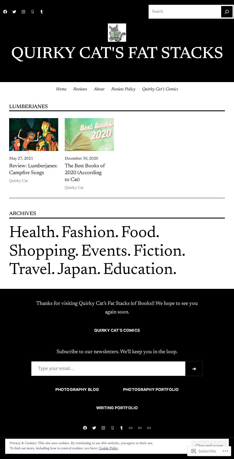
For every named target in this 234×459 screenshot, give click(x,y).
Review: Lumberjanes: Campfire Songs (33, 170)
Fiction (157, 252)
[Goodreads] (32, 11)
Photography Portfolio (151, 389)
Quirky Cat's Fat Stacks (117, 54)
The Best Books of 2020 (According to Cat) (85, 173)
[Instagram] (23, 11)
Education (138, 270)
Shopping (42, 252)
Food (138, 233)
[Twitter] (14, 11)
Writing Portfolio (117, 408)
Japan (77, 270)
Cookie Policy (108, 448)
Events (104, 252)
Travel (30, 270)
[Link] (130, 428)
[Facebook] (5, 11)
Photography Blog (77, 389)
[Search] (227, 11)
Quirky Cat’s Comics (117, 330)
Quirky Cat (18, 181)
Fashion (88, 233)
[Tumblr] (41, 11)
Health (32, 233)
